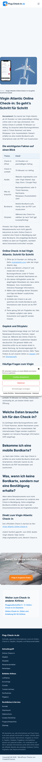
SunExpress (6, 693)
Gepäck (32, 354)
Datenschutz (7, 714)
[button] (39, 369)
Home (2, 91)
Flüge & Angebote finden (21, 578)
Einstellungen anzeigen (21, 389)
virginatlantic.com (18, 262)
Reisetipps (6, 668)
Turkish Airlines (8, 689)
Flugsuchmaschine (9, 722)
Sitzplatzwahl (11, 357)
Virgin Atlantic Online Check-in (14, 527)
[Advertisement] (21, 29)
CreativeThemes (8, 759)
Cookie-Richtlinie (8, 393)
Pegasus (5, 697)
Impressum (35, 393)
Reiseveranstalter (9, 665)
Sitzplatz (5, 661)
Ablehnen (21, 383)
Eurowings (6, 682)
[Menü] (39, 4)
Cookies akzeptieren (21, 377)
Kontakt (5, 706)
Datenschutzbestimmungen (23, 393)
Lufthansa (6, 678)
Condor (5, 685)
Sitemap (5, 725)
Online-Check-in (8, 653)
